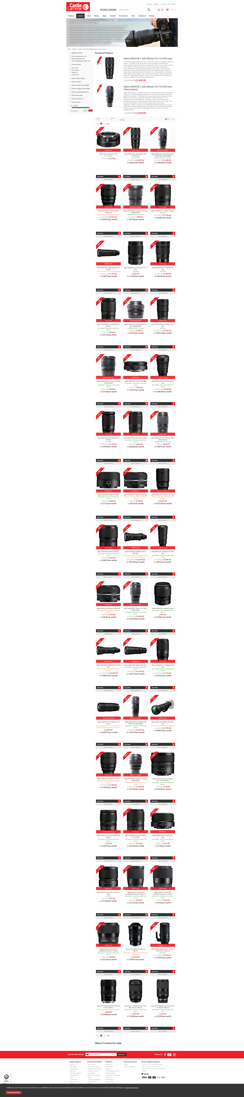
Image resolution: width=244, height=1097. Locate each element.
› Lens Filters (109, 1081)
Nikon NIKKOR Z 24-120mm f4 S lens (163, 268)
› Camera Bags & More (112, 1071)
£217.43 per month (164, 503)
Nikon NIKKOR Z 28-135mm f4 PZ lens (162, 382)
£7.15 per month (109, 503)
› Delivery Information (94, 1069)
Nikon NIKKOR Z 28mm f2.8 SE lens (135, 495)
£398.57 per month (109, 675)
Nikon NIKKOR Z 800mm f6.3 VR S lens (162, 722)
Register (173, 4)
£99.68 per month (109, 446)
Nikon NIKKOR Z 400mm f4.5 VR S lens (162, 552)
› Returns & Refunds (93, 1075)
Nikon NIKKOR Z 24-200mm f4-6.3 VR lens (108, 325)
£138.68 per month (164, 162)
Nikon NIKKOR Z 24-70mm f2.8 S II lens (162, 325)
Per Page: (112, 118)
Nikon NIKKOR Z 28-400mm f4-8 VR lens (108, 439)
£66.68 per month (136, 447)
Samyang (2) (75, 70)
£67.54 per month (136, 789)
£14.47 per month (136, 390)
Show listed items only (81, 61)
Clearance (142, 16)
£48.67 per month (163, 446)
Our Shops (163, 4)
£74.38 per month (109, 787)
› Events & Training (93, 1066)
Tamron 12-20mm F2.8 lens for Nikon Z (136, 950)
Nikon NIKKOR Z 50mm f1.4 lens (162, 608)
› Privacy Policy (92, 1081)
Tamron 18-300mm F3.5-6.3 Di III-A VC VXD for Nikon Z (162, 1006)
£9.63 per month (164, 903)
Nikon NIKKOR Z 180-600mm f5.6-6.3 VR (108, 268)
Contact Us (156, 4)
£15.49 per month (136, 276)
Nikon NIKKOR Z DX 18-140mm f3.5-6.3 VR (135, 836)
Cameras (71, 16)
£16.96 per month (136, 846)
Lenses (80, 16)
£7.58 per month (164, 846)
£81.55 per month (163, 562)
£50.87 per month (163, 218)
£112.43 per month (137, 619)
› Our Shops (72, 1066)
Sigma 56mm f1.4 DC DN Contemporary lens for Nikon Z (108, 950)
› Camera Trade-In (129, 1066)
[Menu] (9, 1074)
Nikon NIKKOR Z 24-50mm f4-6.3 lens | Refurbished (135, 325)
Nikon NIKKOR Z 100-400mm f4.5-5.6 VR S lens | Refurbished (148, 88)
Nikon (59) (75, 68)
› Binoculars (109, 1066)
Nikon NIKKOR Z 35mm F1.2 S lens (162, 495)
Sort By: (98, 118)
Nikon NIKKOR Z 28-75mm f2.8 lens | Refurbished (163, 439)
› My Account (91, 1064)
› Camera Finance (92, 1071)
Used (133, 16)
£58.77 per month (109, 276)
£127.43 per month (137, 732)
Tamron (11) (75, 75)
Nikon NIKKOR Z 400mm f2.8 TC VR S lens (135, 552)
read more (116, 43)
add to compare (108, 179)
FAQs (168, 4)
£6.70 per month (137, 333)
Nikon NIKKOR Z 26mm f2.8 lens (135, 381)
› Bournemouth (74, 1069)
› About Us (72, 1064)
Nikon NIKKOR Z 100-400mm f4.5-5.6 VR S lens (148, 58)
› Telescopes (109, 1079)
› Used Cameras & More (112, 1075)
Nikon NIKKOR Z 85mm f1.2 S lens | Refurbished (135, 779)
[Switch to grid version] (166, 119)
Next (108, 123)
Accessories (123, 16)
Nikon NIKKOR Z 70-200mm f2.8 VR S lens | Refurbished (135, 722)
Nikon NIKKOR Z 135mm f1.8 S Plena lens (108, 211)
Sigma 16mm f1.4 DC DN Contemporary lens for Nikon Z (136, 893)
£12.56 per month (109, 959)
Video (88, 16)
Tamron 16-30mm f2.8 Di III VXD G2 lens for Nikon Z (108, 1006)
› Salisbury (72, 1071)
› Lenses (107, 1069)
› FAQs (125, 1064)
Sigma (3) (74, 72)
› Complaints (91, 1073)
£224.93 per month (109, 732)
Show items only (79, 56)
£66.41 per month (136, 162)
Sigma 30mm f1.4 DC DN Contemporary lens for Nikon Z (163, 893)
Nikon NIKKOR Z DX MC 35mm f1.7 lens (108, 893)
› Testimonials (73, 1075)
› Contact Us (73, 1079)
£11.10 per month (136, 903)
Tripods (113, 16)
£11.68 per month (109, 391)
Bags (104, 16)
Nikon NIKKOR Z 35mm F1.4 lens (108, 551)
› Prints (89, 1077)
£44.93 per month (109, 560)
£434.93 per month (164, 730)
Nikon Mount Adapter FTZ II (108, 154)
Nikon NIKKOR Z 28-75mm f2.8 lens (135, 438)
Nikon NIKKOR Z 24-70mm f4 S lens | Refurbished (108, 382)
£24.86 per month (109, 1014)
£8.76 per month (137, 503)
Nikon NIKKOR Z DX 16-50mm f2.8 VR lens (108, 836)
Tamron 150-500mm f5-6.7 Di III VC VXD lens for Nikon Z (163, 950)
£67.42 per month (136, 219)
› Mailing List (73, 1081)
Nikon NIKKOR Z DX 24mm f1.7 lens (162, 836)
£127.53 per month (137, 674)
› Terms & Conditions (93, 1079)
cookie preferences (131, 1088)
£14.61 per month (163, 617)
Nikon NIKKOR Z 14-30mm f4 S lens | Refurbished (135, 211)
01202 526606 (108, 9)
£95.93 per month (163, 675)
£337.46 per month (137, 562)
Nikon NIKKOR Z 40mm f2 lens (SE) (108, 608)
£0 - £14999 (74, 105)
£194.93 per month (109, 219)
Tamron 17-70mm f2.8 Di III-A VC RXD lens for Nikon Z (135, 1006)
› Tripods (108, 1077)
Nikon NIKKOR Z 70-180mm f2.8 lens (163, 666)
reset (85, 110)
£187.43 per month (164, 333)
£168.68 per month (164, 391)
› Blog (71, 1077)
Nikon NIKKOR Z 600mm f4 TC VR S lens (108, 666)
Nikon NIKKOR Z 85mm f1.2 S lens (108, 779)
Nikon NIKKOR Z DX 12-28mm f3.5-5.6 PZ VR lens (162, 779)
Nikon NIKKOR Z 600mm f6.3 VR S (135, 665)
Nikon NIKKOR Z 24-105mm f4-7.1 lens (135, 268)
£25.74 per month (109, 335)
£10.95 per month (163, 789)
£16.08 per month (136, 1016)
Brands (151, 16)
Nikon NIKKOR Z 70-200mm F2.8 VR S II (108, 722)
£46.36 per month (163, 276)
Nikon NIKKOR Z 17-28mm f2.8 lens (163, 211)
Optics (96, 16)
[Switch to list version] (171, 119)
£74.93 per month (163, 958)
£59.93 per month (109, 846)
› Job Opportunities (75, 1073)
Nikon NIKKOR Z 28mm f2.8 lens (108, 495)
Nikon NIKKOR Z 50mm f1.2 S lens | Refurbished (135, 609)
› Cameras (108, 1064)
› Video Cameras (110, 1073)
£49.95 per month (136, 959)
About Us (149, 4)
